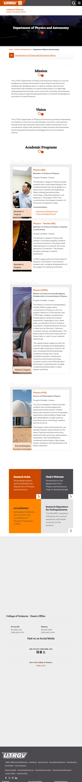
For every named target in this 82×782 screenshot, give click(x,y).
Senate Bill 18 (9, 765)
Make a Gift (41, 665)
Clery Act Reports (20, 765)
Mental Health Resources (26, 770)
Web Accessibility (10, 770)
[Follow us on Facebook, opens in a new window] (38, 652)
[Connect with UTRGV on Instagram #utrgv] (13, 778)
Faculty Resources (61, 781)
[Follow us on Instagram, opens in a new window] (41, 652)
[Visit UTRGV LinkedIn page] (16, 778)
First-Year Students (35, 781)
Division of (16, 12)
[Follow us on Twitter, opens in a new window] (44, 652)
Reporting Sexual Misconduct (62, 770)
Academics (5, 781)
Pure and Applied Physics (46, 214)
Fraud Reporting (71, 762)
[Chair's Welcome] (70, 496)
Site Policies (33, 762)
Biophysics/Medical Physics (47, 211)
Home (11, 49)
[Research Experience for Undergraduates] (70, 530)
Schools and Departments (23, 49)
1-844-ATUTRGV (22, 773)
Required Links (43, 762)
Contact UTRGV (10, 773)
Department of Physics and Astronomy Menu (35, 55)
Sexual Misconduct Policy (43, 770)
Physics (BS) (39, 169)
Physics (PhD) (40, 392)
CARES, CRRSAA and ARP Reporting (16, 762)
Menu (11, 55)
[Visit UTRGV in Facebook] (6, 778)
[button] (73, 3)
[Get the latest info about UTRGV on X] (9, 778)
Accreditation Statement (57, 762)
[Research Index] (38, 496)
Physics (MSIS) (40, 290)
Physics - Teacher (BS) (44, 223)
